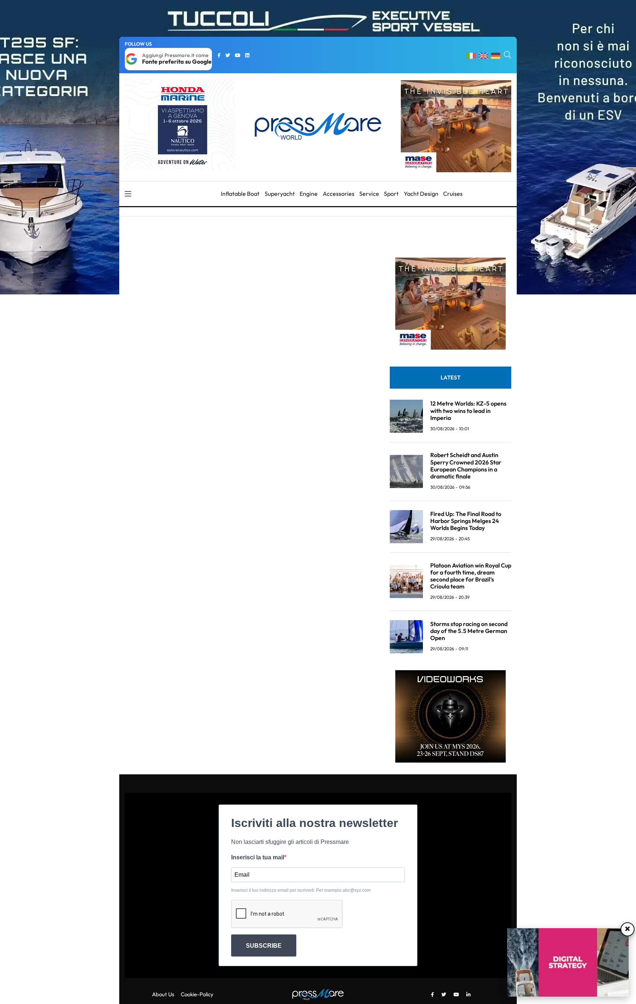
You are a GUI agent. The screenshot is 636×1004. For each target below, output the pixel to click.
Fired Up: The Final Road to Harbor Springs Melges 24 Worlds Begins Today (465, 520)
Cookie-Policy (197, 994)
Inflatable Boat (240, 193)
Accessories (338, 193)
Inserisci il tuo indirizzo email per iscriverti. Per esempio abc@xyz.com (301, 890)
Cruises (453, 193)
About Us (163, 994)
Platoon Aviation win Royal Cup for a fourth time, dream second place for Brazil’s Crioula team (470, 576)
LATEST (450, 377)
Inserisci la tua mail (257, 857)
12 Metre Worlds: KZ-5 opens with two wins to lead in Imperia (468, 410)
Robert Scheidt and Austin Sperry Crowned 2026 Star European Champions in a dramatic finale (465, 465)
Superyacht (280, 193)
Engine (309, 193)
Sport (391, 193)
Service (369, 193)
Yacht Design (421, 193)
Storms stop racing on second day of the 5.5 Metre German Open (469, 630)
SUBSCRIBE (264, 946)
